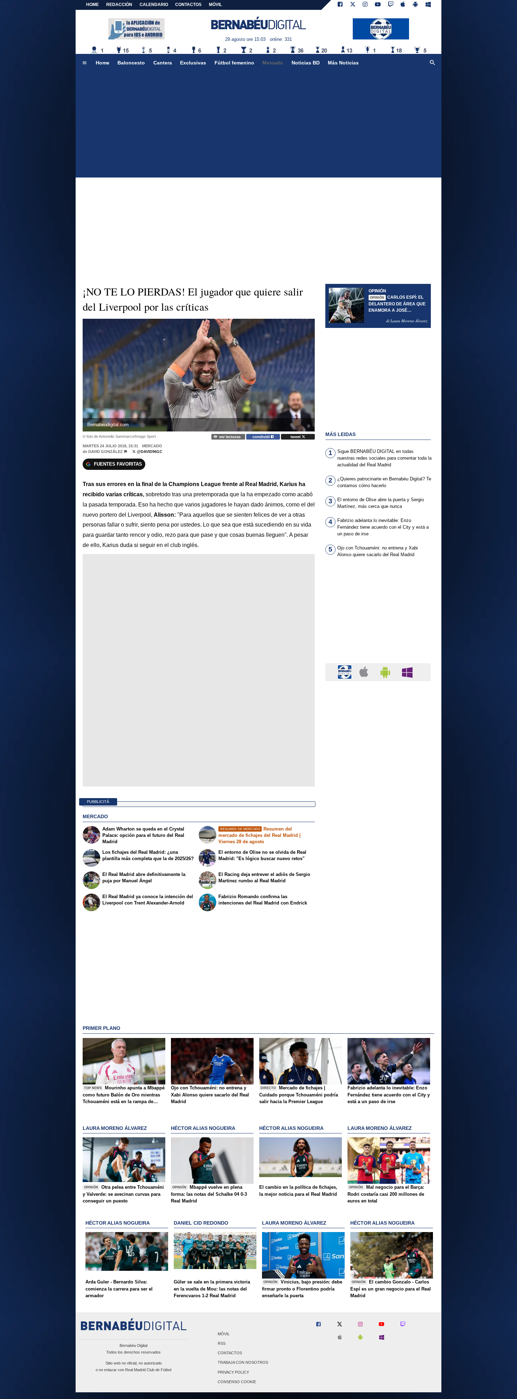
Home (92, 4)
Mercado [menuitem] (272, 63)
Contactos (230, 1353)
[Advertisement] (258, 124)
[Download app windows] (428, 5)
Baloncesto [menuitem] (131, 63)
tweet (296, 437)
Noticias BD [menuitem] (306, 63)
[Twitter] (353, 5)
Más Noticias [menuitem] (343, 63)
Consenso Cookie (237, 1382)
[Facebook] (340, 5)
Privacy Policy (233, 1372)
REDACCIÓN (119, 4)
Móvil (224, 1334)
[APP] (345, 671)
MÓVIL (215, 4)
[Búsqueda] (432, 63)
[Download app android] (415, 5)
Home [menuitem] (102, 63)
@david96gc (149, 451)
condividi (262, 437)
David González (105, 451)
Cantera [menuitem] (162, 63)
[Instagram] (365, 5)
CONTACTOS (188, 4)
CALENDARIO (154, 4)
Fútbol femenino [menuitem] (234, 63)
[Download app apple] (403, 5)
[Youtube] (378, 5)
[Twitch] (391, 5)
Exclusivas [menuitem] (193, 63)
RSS (221, 1344)
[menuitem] (84, 63)
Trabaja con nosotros (243, 1363)
